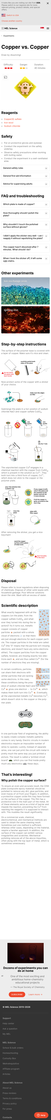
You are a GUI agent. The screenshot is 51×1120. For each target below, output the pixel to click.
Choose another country (12, 21)
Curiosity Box (9, 1058)
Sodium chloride (12, 126)
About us (7, 1088)
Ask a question (10, 1028)
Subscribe (17, 994)
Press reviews (9, 1093)
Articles (6, 1074)
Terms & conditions (12, 1098)
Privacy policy (10, 1103)
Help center (8, 1023)
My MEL (7, 1034)
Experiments (9, 36)
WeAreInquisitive (11, 1063)
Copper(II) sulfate (12, 119)
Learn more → (35, 994)
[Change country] (42, 28)
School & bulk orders (13, 1047)
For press (7, 1108)
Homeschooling (10, 1053)
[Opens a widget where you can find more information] (41, 1115)
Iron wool (8, 122)
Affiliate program (11, 1068)
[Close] (47, 3)
